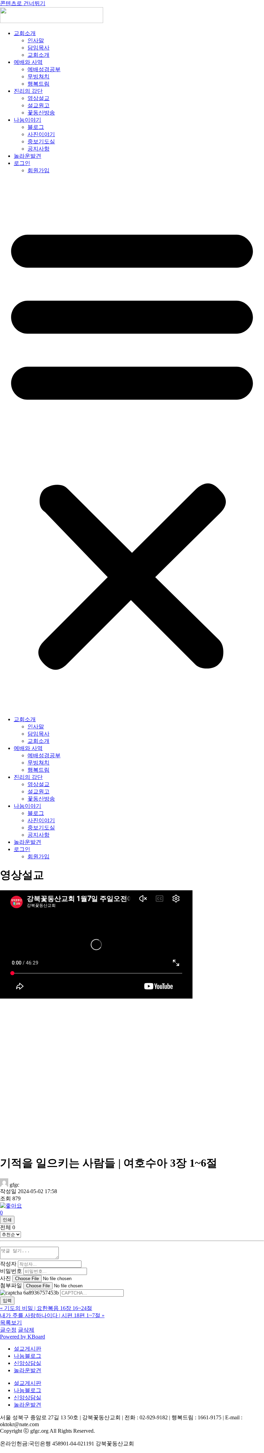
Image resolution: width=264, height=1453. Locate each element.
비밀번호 (11, 1271)
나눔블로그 (27, 1356)
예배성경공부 (44, 69)
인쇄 (7, 1219)
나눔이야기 (27, 120)
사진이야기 (41, 134)
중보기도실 (41, 141)
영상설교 (39, 98)
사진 (5, 1278)
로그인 (22, 163)
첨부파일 (11, 1285)
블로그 (36, 127)
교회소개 (25, 33)
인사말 (36, 40)
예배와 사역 (28, 62)
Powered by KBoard (22, 1337)
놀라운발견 (27, 156)
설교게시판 (27, 1349)
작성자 (8, 1264)
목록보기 (11, 1322)
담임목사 (39, 48)
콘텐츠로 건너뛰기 (22, 3)
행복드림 (39, 84)
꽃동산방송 (41, 112)
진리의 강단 (28, 91)
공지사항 (39, 149)
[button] (132, 445)
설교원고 (39, 105)
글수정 (8, 1330)
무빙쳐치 (39, 76)
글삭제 (26, 1330)
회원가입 (39, 170)
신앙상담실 (27, 1363)
